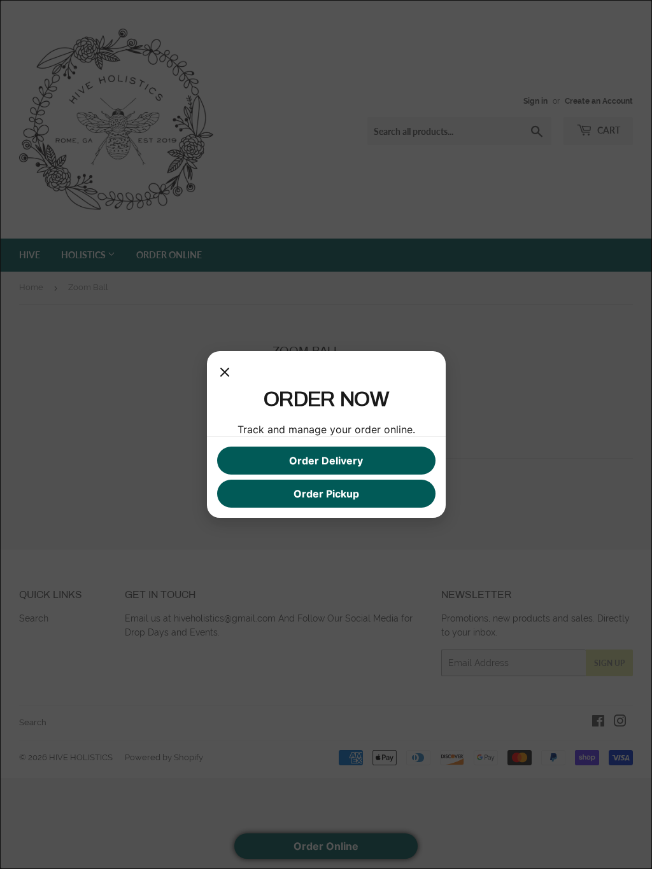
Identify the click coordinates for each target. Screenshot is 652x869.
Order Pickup (326, 493)
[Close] (224, 374)
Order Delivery (326, 460)
